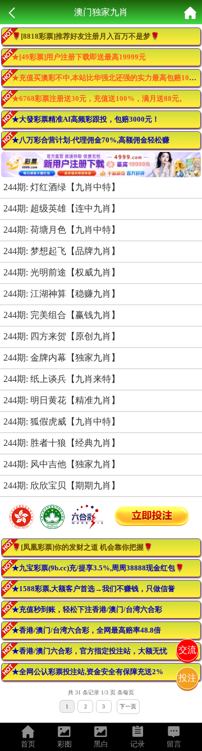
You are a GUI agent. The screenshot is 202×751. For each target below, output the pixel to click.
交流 (187, 650)
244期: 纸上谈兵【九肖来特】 (61, 379)
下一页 (128, 706)
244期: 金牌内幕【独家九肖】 (61, 357)
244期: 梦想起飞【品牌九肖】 (61, 251)
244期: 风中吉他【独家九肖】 (61, 464)
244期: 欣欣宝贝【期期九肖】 (61, 485)
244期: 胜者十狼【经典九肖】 (61, 443)
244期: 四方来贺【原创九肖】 (61, 336)
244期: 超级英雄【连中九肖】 (61, 208)
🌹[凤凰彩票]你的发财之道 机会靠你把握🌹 (82, 547)
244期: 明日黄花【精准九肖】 (61, 400)
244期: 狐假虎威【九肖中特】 (61, 421)
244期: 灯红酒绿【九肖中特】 (61, 187)
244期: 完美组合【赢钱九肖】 (61, 315)
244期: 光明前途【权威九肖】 (61, 272)
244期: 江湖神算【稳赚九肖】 (61, 293)
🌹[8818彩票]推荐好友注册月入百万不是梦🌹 (85, 36)
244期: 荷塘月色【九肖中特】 (61, 229)
